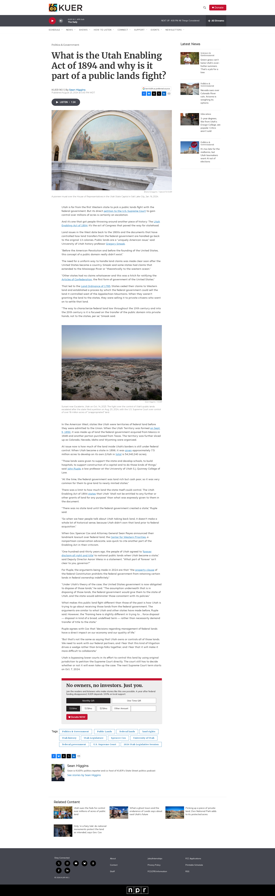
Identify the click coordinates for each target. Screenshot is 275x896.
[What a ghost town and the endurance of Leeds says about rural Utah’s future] (119, 812)
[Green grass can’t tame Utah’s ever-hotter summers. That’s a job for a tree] (189, 58)
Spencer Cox (118, 738)
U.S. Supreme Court (105, 744)
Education (206, 114)
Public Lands (104, 731)
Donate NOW (77, 716)
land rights (149, 731)
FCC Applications (193, 858)
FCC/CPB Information (157, 871)
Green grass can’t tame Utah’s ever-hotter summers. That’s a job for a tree (210, 66)
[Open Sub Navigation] (62, 30)
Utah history (69, 738)
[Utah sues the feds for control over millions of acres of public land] (63, 812)
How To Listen (102, 29)
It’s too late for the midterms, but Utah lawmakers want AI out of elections (210, 155)
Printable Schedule (194, 865)
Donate (219, 7)
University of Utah (143, 738)
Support (139, 29)
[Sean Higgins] (58, 772)
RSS (187, 871)
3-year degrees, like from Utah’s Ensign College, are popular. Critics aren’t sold (210, 124)
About (113, 858)
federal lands (127, 731)
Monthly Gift (88, 700)
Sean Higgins (77, 89)
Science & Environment (207, 54)
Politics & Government (65, 44)
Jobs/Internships (155, 858)
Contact (113, 865)
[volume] (60, 21)
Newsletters (174, 29)
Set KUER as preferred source (157, 88)
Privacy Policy (154, 865)
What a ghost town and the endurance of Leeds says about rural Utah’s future (146, 811)
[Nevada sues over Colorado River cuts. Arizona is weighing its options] (189, 89)
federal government (74, 744)
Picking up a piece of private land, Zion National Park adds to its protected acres (200, 811)
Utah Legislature (94, 738)
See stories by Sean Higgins (84, 775)
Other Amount (121, 708)
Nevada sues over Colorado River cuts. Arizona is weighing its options (210, 96)
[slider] (65, 20)
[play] (52, 20)
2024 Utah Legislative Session (141, 744)
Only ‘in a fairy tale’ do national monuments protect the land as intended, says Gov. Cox (90, 829)
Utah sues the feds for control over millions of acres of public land (90, 811)
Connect (123, 29)
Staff (112, 871)
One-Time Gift (134, 700)
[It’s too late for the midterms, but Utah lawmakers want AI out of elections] (189, 147)
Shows (83, 29)
